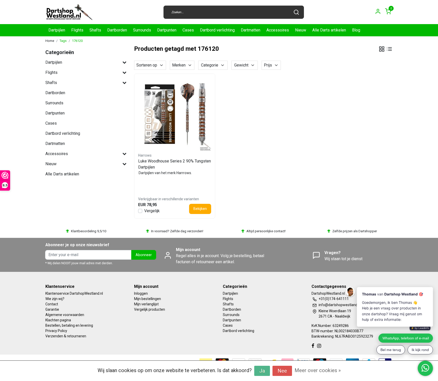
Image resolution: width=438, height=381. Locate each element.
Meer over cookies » (318, 370)
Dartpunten (166, 30)
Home (49, 41)
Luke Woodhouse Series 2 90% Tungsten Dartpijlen (174, 164)
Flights (77, 30)
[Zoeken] (296, 12)
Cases (188, 30)
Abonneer (144, 255)
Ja (262, 371)
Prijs (268, 65)
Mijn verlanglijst (146, 304)
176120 (77, 41)
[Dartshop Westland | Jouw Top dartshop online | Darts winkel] (69, 12)
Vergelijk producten (149, 309)
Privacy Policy (56, 331)
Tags (63, 41)
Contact (51, 304)
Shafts (95, 30)
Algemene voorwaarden (64, 315)
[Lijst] (389, 49)
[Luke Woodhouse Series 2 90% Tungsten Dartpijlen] (174, 114)
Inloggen (141, 293)
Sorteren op (146, 65)
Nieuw (300, 30)
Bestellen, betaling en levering (69, 325)
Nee (282, 371)
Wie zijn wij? (54, 299)
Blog (356, 30)
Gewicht (241, 65)
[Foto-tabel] (381, 49)
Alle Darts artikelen (329, 30)
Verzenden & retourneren (65, 336)
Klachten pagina (58, 320)
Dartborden (117, 30)
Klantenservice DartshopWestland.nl (74, 293)
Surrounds (142, 30)
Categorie (209, 65)
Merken (179, 65)
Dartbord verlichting (217, 30)
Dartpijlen (56, 30)
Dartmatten (250, 30)
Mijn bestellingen (147, 299)
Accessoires (277, 30)
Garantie (52, 309)
